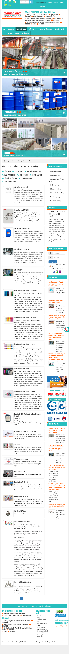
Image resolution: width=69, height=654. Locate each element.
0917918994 (28, 24)
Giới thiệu (50, 2)
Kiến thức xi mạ (53, 424)
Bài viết (41, 606)
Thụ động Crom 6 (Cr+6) (21, 482)
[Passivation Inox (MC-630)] (8, 216)
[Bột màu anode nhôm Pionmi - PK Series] (8, 319)
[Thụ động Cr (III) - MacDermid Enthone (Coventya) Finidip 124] (8, 418)
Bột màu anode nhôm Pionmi (21, 368)
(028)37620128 (54, 15)
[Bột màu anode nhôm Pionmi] (8, 371)
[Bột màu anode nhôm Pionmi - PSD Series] (8, 293)
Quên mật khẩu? (60, 264)
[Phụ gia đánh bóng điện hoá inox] (8, 584)
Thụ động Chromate (26, 178)
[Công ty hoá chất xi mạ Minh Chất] (12, 14)
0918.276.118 (16, 616)
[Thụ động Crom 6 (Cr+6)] (8, 483)
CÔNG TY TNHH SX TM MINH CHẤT (57, 214)
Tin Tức (56, 2)
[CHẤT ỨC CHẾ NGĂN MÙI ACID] (8, 233)
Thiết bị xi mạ (32, 29)
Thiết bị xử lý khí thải (45, 29)
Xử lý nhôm (7, 171)
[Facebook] (54, 271)
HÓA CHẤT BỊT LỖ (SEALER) (21, 249)
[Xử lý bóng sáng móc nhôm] (8, 461)
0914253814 (57, 19)
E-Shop (10, 33)
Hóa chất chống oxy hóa (34, 171)
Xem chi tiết (22, 197)
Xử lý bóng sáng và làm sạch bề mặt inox (25, 431)
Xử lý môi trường (55, 201)
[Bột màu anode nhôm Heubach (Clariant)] (8, 393)
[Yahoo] (60, 271)
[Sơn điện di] (8, 446)
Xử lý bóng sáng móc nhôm (21, 459)
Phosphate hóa (19, 171)
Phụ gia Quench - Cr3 (19, 471)
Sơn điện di (17, 444)
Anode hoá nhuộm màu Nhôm (22, 521)
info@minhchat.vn (50, 16)
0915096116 (56, 20)
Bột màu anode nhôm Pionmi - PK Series (25, 317)
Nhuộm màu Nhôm (37, 175)
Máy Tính (54, 642)
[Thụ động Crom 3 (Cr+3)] (8, 498)
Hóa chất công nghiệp (57, 193)
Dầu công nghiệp (60, 29)
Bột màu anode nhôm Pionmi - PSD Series (25, 290)
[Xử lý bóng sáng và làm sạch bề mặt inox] (8, 433)
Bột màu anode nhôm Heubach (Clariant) (25, 391)
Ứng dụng (11, 29)
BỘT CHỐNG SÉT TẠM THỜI (21, 187)
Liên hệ (61, 2)
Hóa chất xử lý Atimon (10, 178)
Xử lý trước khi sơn (9, 175)
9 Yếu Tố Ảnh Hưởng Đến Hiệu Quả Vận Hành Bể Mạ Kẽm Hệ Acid (57, 467)
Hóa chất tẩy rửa (55, 171)
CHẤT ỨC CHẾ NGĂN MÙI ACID (22, 228)
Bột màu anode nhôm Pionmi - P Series (24, 344)
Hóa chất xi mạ (21, 29)
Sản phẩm (48, 606)
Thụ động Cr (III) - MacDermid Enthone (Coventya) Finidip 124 (27, 415)
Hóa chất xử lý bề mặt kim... (56, 180)
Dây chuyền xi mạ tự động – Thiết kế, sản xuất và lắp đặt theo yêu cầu (57, 317)
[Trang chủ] (4, 29)
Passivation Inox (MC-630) (21, 210)
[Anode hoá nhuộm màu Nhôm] (8, 523)
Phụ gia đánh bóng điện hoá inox (22, 582)
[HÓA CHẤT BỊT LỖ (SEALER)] (8, 251)
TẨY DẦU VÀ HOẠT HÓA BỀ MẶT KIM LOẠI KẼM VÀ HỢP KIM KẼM (57, 430)
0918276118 (27, 16)
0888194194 (40, 16)
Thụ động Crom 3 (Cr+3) (21, 496)
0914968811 (41, 24)
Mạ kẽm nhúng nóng (10, 182)
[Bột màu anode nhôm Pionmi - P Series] (8, 346)
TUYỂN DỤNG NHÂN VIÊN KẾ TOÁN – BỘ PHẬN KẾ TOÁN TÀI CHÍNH (56, 284)
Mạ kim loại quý (55, 197)
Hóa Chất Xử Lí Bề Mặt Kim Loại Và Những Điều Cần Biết (57, 506)
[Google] (57, 271)
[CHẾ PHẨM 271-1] (8, 272)
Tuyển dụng (42, 6)
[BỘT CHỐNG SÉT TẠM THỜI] (8, 190)
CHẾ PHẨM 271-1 (18, 270)
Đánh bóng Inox (24, 175)
